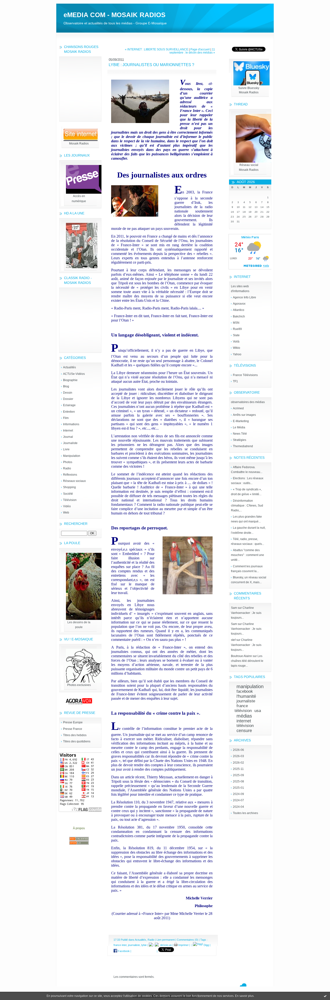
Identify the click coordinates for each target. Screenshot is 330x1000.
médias (244, 716)
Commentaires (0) (187, 939)
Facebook (123, 951)
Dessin (67, 392)
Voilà (236, 341)
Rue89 (237, 329)
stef (233, 640)
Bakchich (239, 316)
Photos (67, 462)
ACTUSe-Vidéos (74, 374)
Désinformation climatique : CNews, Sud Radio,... (247, 505)
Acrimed (238, 408)
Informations (71, 424)
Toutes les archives (245, 813)
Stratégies (239, 440)
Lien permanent (166, 939)
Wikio (236, 347)
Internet (68, 430)
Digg (206, 945)
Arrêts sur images (244, 415)
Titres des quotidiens (76, 741)
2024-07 (238, 800)
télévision (245, 725)
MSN (236, 322)
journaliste (246, 701)
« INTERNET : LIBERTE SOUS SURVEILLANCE (156, 49)
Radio (67, 468)
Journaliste (70, 443)
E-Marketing (241, 421)
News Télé (240, 433)
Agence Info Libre (244, 297)
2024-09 (238, 794)
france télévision (243, 708)
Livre (66, 449)
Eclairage (69, 405)
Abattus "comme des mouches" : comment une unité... (247, 555)
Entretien (69, 411)
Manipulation (71, 456)
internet (244, 721)
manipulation (250, 686)
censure (244, 730)
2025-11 (238, 769)
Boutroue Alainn (241, 656)
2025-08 (238, 781)
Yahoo (237, 354)
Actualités (69, 367)
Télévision (70, 500)
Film (66, 418)
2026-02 (238, 762)
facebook (245, 691)
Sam (234, 608)
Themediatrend (243, 446)
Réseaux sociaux (74, 481)
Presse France (72, 729)
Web (66, 512)
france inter (120, 945)
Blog (66, 386)
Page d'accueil (200, 49)
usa (257, 710)
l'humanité (246, 696)
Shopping (69, 487)
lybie (144, 945)
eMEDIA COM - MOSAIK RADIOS (114, 15)
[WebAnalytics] (165, 2)
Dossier (68, 399)
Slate (236, 335)
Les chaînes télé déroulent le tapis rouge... (247, 660)
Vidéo (67, 506)
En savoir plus (244, 996)
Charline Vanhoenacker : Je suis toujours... (246, 612)
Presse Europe (73, 722)
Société (68, 493)
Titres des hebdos (74, 735)
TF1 (235, 381)
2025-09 (238, 775)
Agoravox (239, 303)
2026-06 (238, 750)
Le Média (239, 427)
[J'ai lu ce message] (325, 996)
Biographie (70, 380)
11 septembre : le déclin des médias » (192, 51)
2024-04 (238, 806)
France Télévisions (245, 375)
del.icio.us (165, 945)
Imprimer (183, 945)
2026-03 (238, 756)
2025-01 (238, 787)
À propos (79, 828)
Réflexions (70, 474)
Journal (68, 436)
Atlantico (238, 310)
